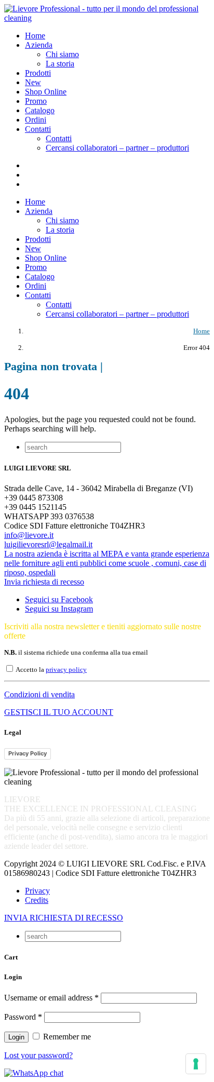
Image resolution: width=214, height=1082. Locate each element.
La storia (60, 63)
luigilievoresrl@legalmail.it (48, 544)
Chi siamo (62, 54)
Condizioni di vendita (39, 694)
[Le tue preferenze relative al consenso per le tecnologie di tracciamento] (196, 1064)
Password (23, 1016)
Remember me (66, 1036)
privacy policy (66, 669)
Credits (36, 900)
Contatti (59, 138)
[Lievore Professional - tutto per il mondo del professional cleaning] (107, 17)
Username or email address (51, 997)
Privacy (37, 890)
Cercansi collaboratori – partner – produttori (117, 147)
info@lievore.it (29, 535)
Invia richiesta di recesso (44, 581)
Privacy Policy (27, 753)
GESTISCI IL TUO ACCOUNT (58, 712)
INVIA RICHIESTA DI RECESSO (63, 917)
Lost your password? (38, 1055)
